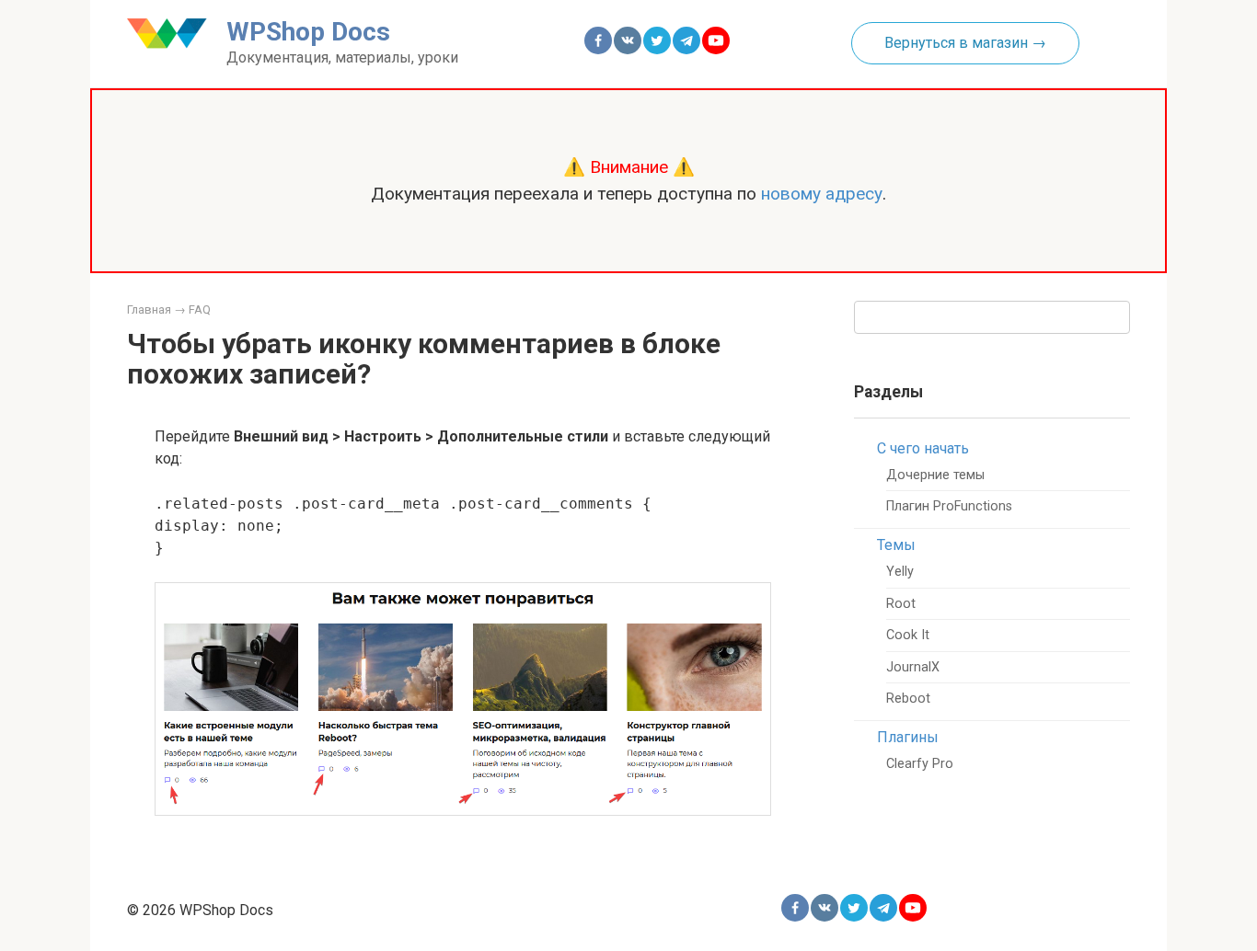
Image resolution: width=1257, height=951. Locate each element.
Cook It (907, 635)
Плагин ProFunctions (949, 506)
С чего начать (923, 448)
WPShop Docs (308, 32)
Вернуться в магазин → (965, 43)
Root (901, 604)
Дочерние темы (935, 475)
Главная (149, 309)
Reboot (908, 698)
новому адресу (821, 193)
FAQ (200, 309)
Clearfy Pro (919, 764)
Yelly (900, 571)
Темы (896, 545)
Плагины (908, 737)
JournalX (913, 667)
